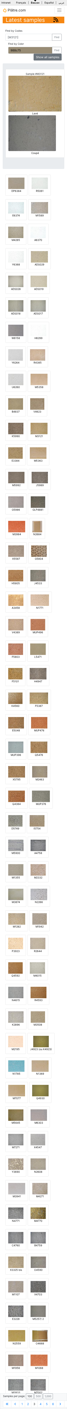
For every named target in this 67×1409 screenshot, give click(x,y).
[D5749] (15, 820)
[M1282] (16, 918)
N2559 (17, 1343)
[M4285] (15, 232)
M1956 (16, 1367)
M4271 (40, 1196)
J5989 (40, 485)
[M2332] (38, 869)
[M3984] (16, 526)
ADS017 (38, 313)
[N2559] (16, 1335)
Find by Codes (13, 30)
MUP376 (41, 803)
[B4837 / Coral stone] (15, 403)
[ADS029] (39, 256)
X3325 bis (16, 1269)
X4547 (38, 1147)
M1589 (40, 215)
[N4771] (15, 1212)
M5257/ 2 (38, 1318)
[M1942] (39, 918)
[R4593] (38, 992)
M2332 (38, 877)
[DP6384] (16, 183)
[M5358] (39, 379)
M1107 (16, 1294)
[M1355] (15, 869)
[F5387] (39, 697)
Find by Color (16, 43)
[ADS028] (15, 281)
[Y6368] (16, 256)
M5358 (39, 387)
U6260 (16, 387)
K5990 (16, 436)
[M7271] (15, 1139)
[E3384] (15, 452)
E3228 (16, 1318)
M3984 (17, 534)
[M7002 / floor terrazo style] (38, 1384)
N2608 (38, 1171)
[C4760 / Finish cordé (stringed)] (15, 1237)
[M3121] (39, 428)
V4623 (37, 411)
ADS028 (16, 288)
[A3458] (15, 599)
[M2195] (15, 1041)
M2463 (40, 779)
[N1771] (40, 599)
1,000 (48, 1396)
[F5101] (15, 673)
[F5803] (15, 648)
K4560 (15, 705)
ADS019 (39, 288)
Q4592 (15, 975)
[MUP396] (15, 747)
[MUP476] (39, 722)
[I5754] (37, 820)
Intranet (6, 2)
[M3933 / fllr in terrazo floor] (15, 1384)
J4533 (38, 583)
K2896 (16, 1024)
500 (38, 1396)
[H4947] (38, 673)
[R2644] (37, 943)
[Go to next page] (60, 1404)
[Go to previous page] (15, 1404)
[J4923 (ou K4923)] (41, 1041)
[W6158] (15, 330)
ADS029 (39, 264)
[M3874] (15, 894)
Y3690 (16, 1171)
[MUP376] (41, 796)
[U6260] (15, 379)
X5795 (17, 779)
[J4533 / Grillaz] (38, 575)
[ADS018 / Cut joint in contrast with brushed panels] (15, 305)
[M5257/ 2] (38, 1311)
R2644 (38, 951)
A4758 (38, 852)
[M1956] (15, 1360)
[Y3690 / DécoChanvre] (15, 1163)
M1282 (17, 926)
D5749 (15, 828)
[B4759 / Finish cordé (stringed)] (38, 1237)
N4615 (16, 1000)
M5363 (38, 460)
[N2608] (38, 1163)
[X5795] (16, 771)
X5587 (16, 558)
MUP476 (39, 730)
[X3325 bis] (16, 1261)
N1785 (16, 1073)
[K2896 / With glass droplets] (16, 1016)
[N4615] (15, 992)
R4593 (38, 1000)
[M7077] (16, 1090)
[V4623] (37, 403)
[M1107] (15, 1286)
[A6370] (38, 232)
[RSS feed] (55, 19)
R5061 (40, 190)
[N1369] (40, 1065)
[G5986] (16, 501)
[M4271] (40, 1188)
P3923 (16, 951)
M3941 (17, 1196)
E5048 (16, 730)
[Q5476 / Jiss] (39, 747)
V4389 (16, 632)
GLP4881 (38, 509)
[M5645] (15, 1114)
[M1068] (39, 1360)
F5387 (39, 705)
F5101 (15, 681)
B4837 (16, 411)
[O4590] (38, 1261)
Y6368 (16, 264)
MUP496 (38, 632)
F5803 (16, 656)
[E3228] (15, 1311)
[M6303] (39, 1114)
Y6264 (15, 362)
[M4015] (37, 967)
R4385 (38, 362)
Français (21, 2)
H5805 (16, 583)
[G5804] (39, 550)
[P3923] (15, 943)
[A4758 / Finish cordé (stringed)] (38, 845)
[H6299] (38, 330)
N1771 (39, 607)
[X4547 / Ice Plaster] (38, 1139)
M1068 (39, 1367)
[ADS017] (38, 305)
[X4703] (38, 1286)
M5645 (16, 1122)
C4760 (16, 1245)
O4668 (40, 1343)
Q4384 (16, 803)
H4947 (38, 681)
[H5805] (15, 575)
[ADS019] (39, 281)
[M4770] (38, 1212)
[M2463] (39, 771)
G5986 (16, 509)
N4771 (16, 1220)
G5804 (39, 558)
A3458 (16, 607)
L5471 (38, 656)
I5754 (37, 828)
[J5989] (40, 477)
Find (56, 37)
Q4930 (40, 1098)
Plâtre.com (16, 10)
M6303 (38, 1122)
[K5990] (15, 428)
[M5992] (16, 477)
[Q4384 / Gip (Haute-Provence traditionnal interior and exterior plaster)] (16, 796)
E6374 (16, 215)
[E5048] (16, 722)
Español (49, 2)
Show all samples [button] (47, 57)
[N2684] (37, 526)
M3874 (16, 902)
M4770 (38, 1220)
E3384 (15, 460)
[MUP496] (38, 624)
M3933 (16, 1392)
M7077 (17, 1098)
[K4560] (15, 697)
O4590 (38, 1269)
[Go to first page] (7, 1404)
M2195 (16, 1049)
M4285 (16, 239)
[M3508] (38, 1016)
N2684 (37, 534)
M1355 (16, 877)
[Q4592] (15, 967)
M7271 (16, 1147)
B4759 (38, 1245)
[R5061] (40, 183)
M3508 (38, 1024)
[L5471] (38, 648)
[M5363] (38, 452)
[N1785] (16, 1065)
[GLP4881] (38, 501)
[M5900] (15, 845)
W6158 (16, 338)
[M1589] (39, 207)
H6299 (38, 338)
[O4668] (40, 1335)
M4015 (37, 975)
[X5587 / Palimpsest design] (16, 550)
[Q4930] (40, 1090)
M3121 (39, 436)
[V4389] (15, 624)
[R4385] (37, 354)
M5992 (16, 485)
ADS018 (16, 313)
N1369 (40, 1073)
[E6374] (16, 207)
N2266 (39, 902)
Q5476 (39, 754)
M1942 (40, 926)
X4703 (38, 1294)
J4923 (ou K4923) (41, 1049)
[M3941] (16, 1188)
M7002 (38, 1392)
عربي (61, 2)
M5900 (16, 852)
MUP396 (16, 754)
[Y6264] (15, 354)
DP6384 (16, 190)
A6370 (38, 239)
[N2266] (39, 894)
